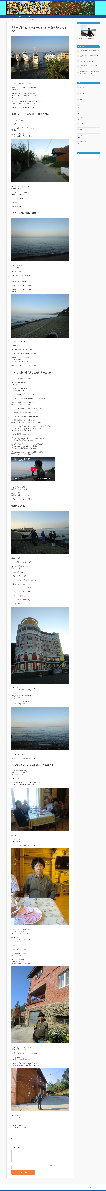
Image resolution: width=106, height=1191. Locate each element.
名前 (12, 1165)
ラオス (37, 16)
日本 (45, 16)
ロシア (81, 123)
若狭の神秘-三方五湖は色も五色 (87, 61)
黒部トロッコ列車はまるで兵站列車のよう (89, 66)
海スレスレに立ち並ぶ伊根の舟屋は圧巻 (89, 50)
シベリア (25, 16)
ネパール (31, 16)
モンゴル (8, 16)
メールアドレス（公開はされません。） (49, 1165)
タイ (41, 16)
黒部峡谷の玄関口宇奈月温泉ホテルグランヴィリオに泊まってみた (89, 72)
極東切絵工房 (83, 141)
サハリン (15, 16)
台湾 (20, 16)
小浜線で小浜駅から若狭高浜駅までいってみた (89, 56)
